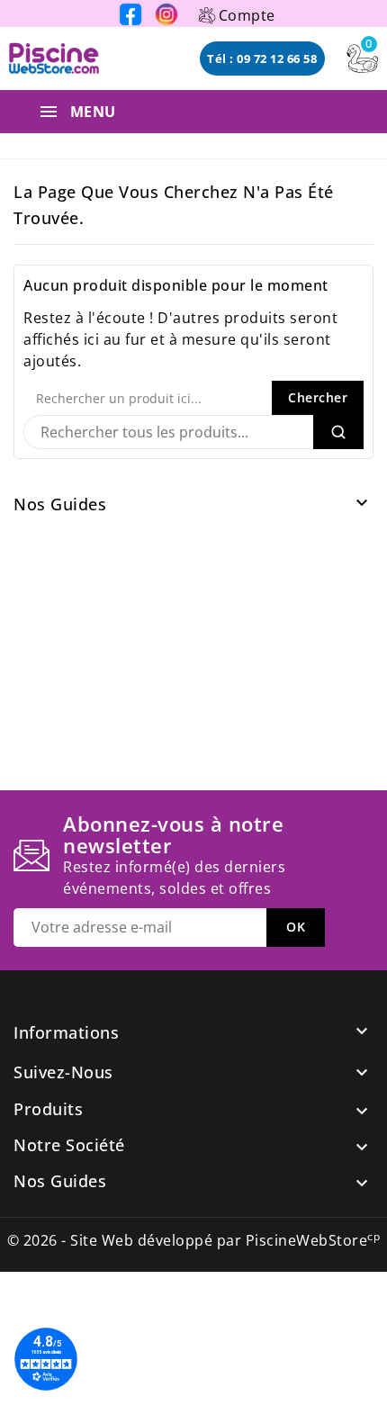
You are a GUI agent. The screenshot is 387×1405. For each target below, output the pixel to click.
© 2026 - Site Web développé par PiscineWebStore (194, 1240)
